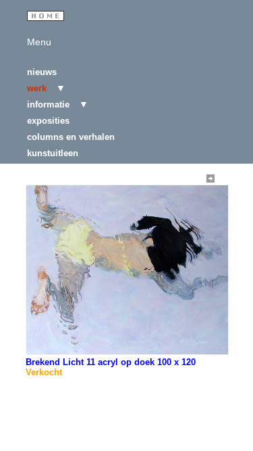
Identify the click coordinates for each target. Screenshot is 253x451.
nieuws (42, 72)
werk (38, 88)
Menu (39, 42)
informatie (49, 104)
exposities (48, 121)
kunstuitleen (52, 153)
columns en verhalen (71, 137)
